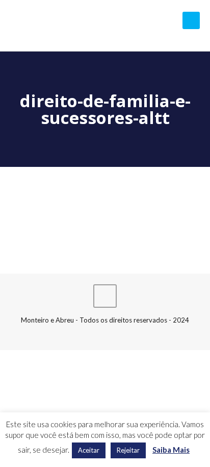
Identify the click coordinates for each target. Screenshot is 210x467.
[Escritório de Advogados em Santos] (105, 25)
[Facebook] (91, 334)
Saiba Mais (171, 449)
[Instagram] (119, 334)
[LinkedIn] (105, 334)
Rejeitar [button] (128, 450)
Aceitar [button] (88, 450)
